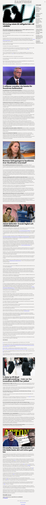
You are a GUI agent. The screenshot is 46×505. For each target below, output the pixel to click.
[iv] (3, 350)
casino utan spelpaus (23, 504)
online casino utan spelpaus (23, 502)
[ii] (28, 236)
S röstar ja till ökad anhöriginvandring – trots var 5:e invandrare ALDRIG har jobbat (17, 379)
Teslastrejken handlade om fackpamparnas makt (39, 42)
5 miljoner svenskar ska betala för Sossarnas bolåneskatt (17, 87)
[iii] (11, 266)
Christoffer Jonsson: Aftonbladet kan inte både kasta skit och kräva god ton (18, 450)
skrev (14, 460)
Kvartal (30, 396)
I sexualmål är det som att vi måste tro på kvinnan (15, 260)
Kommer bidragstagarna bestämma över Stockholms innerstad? (18, 161)
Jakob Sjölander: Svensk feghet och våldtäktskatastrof (18, 224)
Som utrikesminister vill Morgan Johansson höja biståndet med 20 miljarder (39, 21)
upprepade (28, 465)
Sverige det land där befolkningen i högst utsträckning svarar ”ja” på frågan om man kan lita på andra (15, 236)
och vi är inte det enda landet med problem (24, 230)
